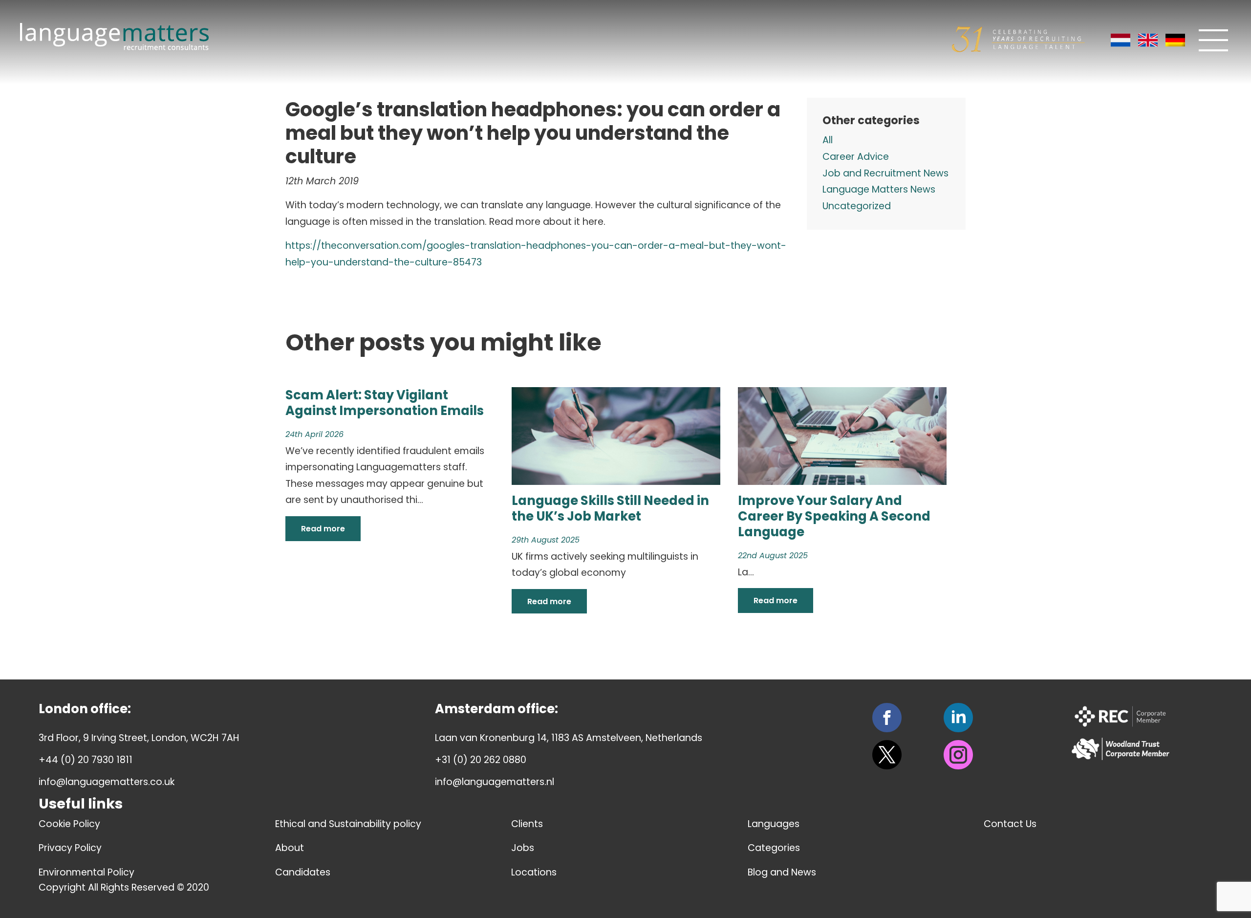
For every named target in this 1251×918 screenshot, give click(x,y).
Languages (773, 824)
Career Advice (855, 156)
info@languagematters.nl (494, 781)
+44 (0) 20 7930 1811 (85, 759)
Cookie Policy (69, 824)
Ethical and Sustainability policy (348, 824)
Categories (774, 847)
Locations (534, 872)
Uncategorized (856, 206)
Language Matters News (878, 189)
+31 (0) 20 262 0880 (480, 759)
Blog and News (782, 872)
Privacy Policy (70, 847)
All (827, 140)
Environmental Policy (86, 872)
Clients (527, 824)
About (289, 847)
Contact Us (1010, 824)
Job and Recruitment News (885, 173)
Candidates (302, 872)
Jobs (522, 847)
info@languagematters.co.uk (106, 781)
